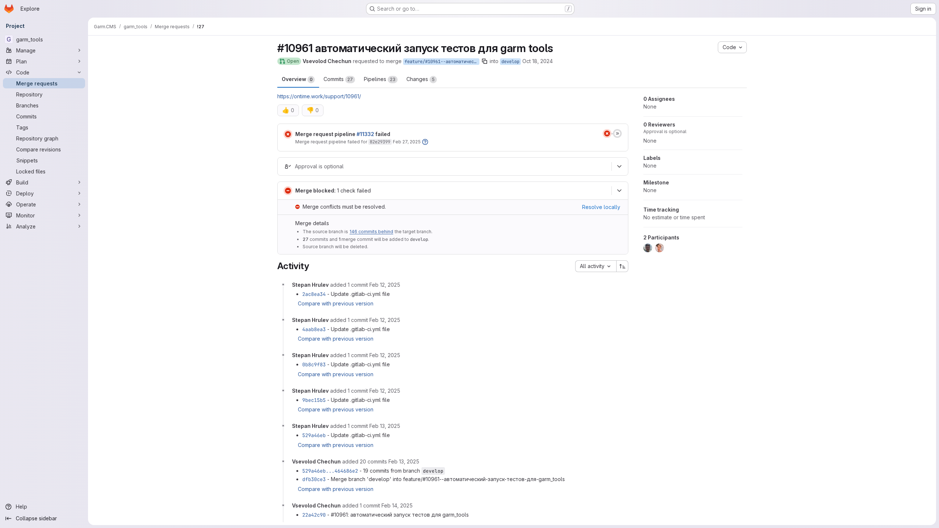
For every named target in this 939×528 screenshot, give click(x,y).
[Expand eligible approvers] (619, 166)
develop (510, 62)
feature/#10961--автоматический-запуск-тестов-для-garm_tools (442, 62)
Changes (420, 79)
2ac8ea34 (314, 294)
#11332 (365, 134)
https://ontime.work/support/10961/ (319, 96)
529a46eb (314, 435)
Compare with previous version (335, 303)
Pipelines (379, 79)
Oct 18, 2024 (537, 61)
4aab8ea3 (314, 329)
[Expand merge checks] (619, 190)
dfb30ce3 (314, 479)
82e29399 (380, 142)
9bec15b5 (314, 400)
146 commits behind (371, 231)
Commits (338, 79)
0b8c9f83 (314, 364)
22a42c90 (314, 514)
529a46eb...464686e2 (330, 470)
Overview (297, 79)
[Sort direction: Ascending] (622, 266)
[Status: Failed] (288, 134)
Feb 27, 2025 (407, 141)
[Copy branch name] (484, 61)
